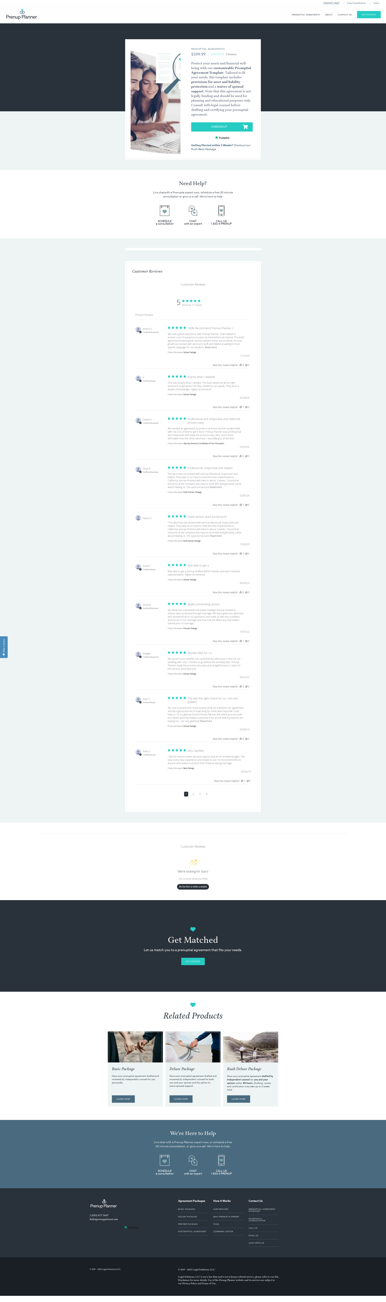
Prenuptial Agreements (208, 49)
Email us (253, 1235)
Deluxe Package (189, 352)
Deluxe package (187, 1216)
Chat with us (256, 1243)
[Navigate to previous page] (179, 794)
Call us (253, 1228)
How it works (336, 22)
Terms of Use (209, 1283)
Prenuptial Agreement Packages (262, 1210)
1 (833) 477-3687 (99, 1215)
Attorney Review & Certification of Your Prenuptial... (204, 443)
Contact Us (345, 15)
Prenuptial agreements (306, 15)
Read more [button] (211, 347)
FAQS (216, 1224)
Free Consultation (356, 3)
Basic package (186, 1209)
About (329, 15)
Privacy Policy (189, 1283)
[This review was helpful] (241, 365)
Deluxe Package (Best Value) (311, 28)
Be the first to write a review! (193, 886)
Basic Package (302, 22)
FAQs (330, 28)
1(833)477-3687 (331, 3)
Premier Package (304, 33)
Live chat (158, 193)
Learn (376, 3)
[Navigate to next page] (207, 794)
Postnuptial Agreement (192, 1231)
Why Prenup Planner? (341, 33)
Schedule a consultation (257, 1219)
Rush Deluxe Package (192, 541)
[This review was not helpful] (246, 365)
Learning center (223, 1231)
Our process (220, 1209)
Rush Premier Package (192, 492)
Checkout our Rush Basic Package (221, 147)
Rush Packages (303, 38)
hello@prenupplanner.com (104, 1219)
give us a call (190, 197)
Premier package (188, 1224)
